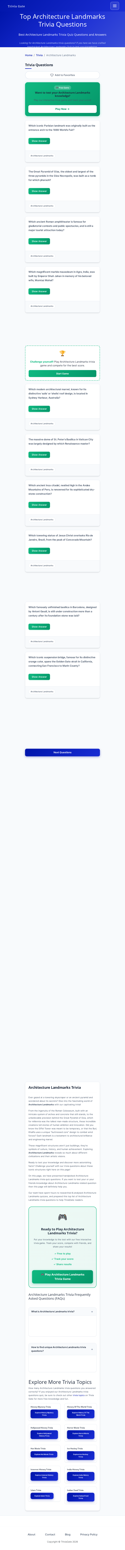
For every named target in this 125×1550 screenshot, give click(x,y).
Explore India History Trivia (81, 1476)
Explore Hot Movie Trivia (44, 1454)
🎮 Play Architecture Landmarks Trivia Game (62, 1277)
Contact (50, 1534)
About (31, 1534)
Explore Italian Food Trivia (80, 1497)
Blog (67, 1534)
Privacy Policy (88, 1534)
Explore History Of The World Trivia (81, 1414)
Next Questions (62, 752)
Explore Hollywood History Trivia (44, 1434)
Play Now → (62, 108)
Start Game (62, 373)
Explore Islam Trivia (42, 1496)
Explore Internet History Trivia (44, 1476)
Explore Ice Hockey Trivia (80, 1455)
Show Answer (39, 141)
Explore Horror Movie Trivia (81, 1434)
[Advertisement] (62, 329)
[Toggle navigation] (114, 6)
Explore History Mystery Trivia (44, 1414)
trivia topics (79, 1395)
